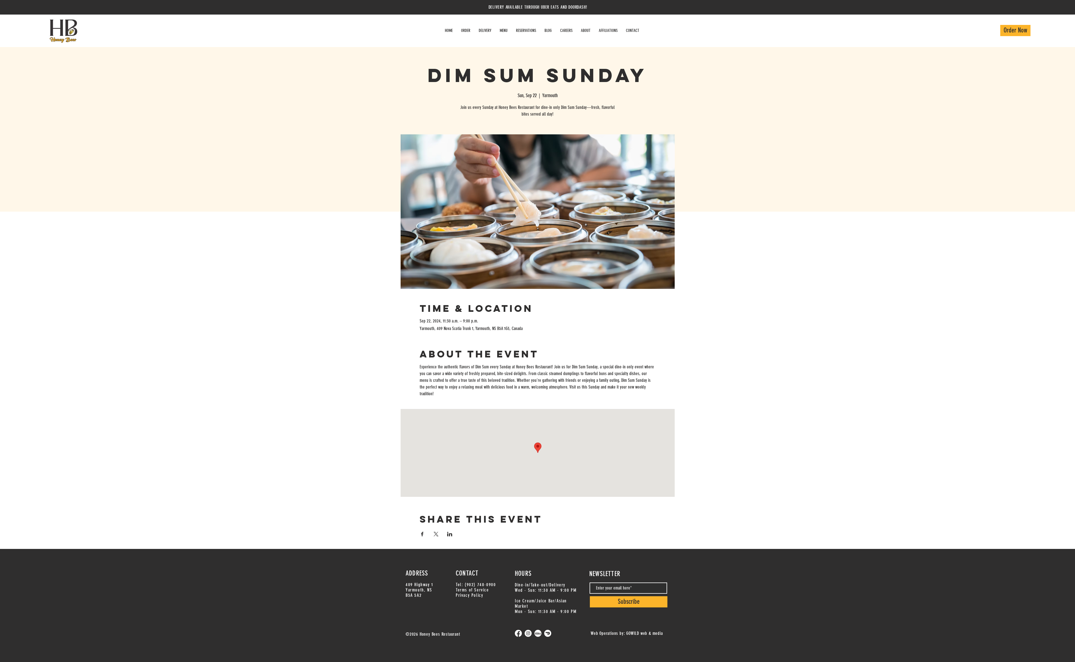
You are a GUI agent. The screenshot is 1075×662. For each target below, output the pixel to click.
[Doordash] (547, 633)
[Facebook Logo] (518, 633)
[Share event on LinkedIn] (449, 534)
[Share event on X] (436, 534)
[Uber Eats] (537, 633)
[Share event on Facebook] (422, 534)
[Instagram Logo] (528, 633)
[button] (485, 30)
